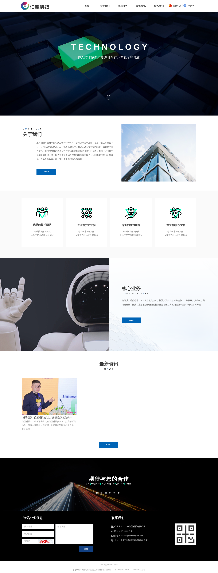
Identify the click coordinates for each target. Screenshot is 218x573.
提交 (86, 549)
